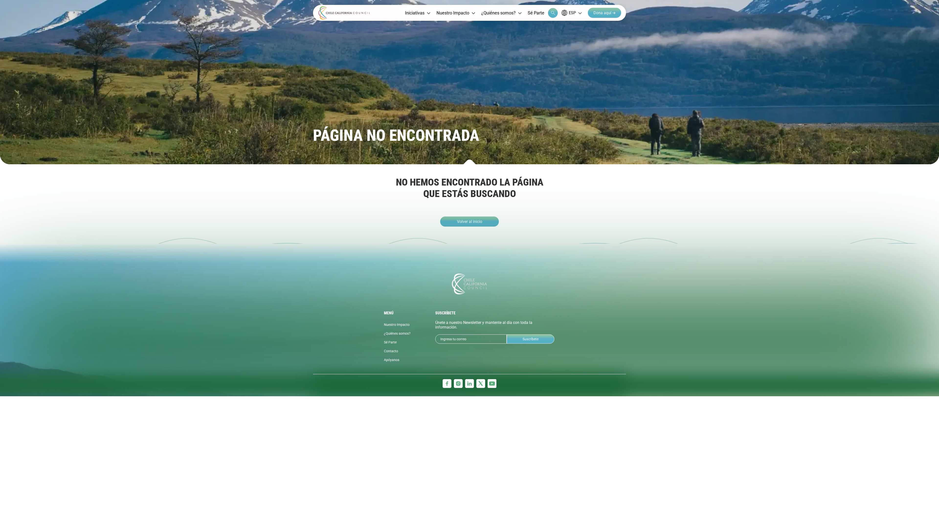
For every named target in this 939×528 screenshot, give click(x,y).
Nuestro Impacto (452, 12)
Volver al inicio (469, 221)
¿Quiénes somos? (498, 12)
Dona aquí (602, 13)
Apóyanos (391, 360)
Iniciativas (415, 12)
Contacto (391, 351)
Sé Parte (536, 12)
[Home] (344, 13)
